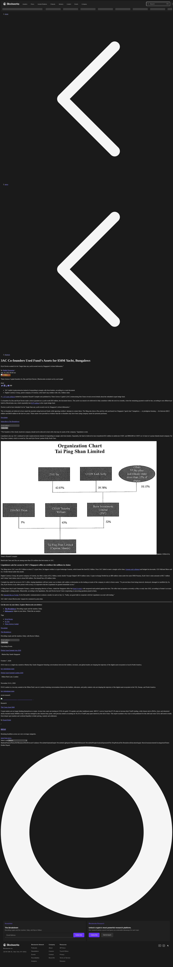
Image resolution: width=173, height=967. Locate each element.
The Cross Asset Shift (8, 707)
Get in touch (107, 935)
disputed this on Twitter (11, 595)
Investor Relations (42, 4)
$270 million (35, 403)
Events (76, 4)
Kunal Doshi (7, 720)
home (6, 14)
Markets (7, 355)
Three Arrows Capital (12, 624)
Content (69, 4)
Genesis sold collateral (132, 569)
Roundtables (35, 958)
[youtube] (160, 946)
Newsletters (35, 951)
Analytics (25, 4)
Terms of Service (65, 958)
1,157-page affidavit (8, 397)
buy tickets (4, 669)
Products (53, 4)
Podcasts (34, 948)
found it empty (77, 588)
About (50, 948)
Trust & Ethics (64, 951)
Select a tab (4, 740)
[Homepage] (11, 4)
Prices (32, 4)
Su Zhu (7, 621)
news (6, 184)
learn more (11, 669)
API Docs (62, 948)
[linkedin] (164, 946)
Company (84, 4)
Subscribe (78, 935)
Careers (51, 951)
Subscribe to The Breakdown (10, 421)
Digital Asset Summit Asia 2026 (11, 650)
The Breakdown (6, 632)
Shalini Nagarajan (8, 370)
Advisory (61, 4)
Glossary (62, 961)
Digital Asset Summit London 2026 (12, 673)
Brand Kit (52, 958)
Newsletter (4, 417)
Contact (51, 954)
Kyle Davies (9, 619)
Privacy (62, 954)
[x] (168, 946)
